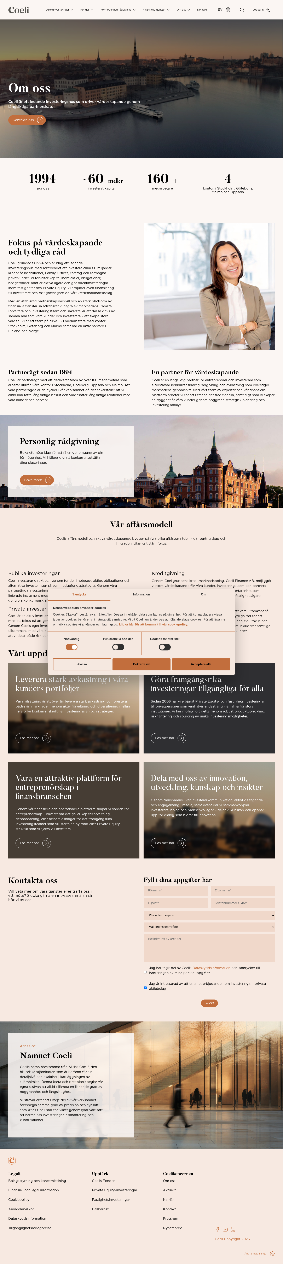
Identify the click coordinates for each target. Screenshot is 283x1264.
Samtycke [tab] (79, 594)
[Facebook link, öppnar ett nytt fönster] (217, 1229)
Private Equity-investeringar (114, 1190)
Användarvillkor (21, 1209)
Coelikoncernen (178, 1174)
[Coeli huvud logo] (18, 9)
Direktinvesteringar (58, 9)
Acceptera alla (201, 664)
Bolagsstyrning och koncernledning (37, 1181)
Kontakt (202, 9)
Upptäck (100, 1174)
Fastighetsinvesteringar (111, 1199)
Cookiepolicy (18, 1199)
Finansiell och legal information (33, 1190)
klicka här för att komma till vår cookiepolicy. (153, 624)
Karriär (168, 1199)
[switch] (118, 647)
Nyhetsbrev (172, 1228)
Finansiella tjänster (154, 9)
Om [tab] (203, 594)
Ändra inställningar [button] (255, 1253)
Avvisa (82, 664)
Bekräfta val (141, 664)
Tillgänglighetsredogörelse (29, 1228)
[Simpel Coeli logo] (15, 1163)
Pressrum (170, 1218)
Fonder (85, 9)
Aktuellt (169, 1190)
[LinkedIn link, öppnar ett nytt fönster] (233, 1229)
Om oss (182, 9)
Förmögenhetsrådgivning (116, 9)
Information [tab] (141, 594)
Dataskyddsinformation (211, 968)
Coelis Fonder (103, 1181)
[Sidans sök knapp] (242, 9)
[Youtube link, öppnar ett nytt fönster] (225, 1229)
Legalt (14, 1174)
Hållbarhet (100, 1209)
